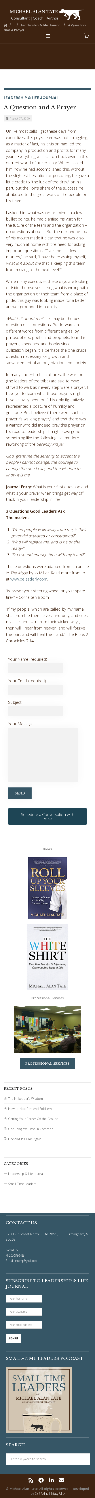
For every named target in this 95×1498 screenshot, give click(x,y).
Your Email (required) (27, 680)
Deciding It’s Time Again (24, 1139)
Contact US (12, 1250)
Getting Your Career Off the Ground (33, 1119)
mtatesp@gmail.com (26, 1260)
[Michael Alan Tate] (47, 14)
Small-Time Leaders (22, 1184)
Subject (14, 702)
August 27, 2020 (20, 118)
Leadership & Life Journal (31, 97)
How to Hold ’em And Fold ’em (30, 1109)
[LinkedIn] (51, 1480)
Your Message (21, 723)
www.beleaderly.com (28, 579)
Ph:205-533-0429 (15, 1255)
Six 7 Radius (41, 1493)
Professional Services (47, 1064)
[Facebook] (41, 1480)
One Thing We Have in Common (30, 1129)
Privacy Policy (58, 1493)
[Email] (61, 1480)
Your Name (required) (27, 659)
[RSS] (31, 1480)
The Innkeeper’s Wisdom (25, 1098)
